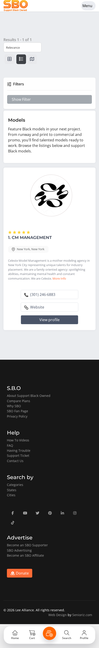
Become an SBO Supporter (27, 545)
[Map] (32, 59)
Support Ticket (18, 455)
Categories (15, 484)
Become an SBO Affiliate (25, 555)
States (11, 490)
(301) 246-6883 (42, 294)
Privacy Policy (17, 416)
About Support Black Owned (28, 395)
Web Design (57, 615)
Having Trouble (18, 450)
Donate (22, 573)
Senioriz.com (82, 615)
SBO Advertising (19, 550)
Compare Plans (18, 401)
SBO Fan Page (17, 411)
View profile (49, 319)
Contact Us (15, 461)
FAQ (10, 445)
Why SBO (14, 406)
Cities (11, 495)
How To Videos (18, 440)
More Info (59, 278)
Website (36, 307)
